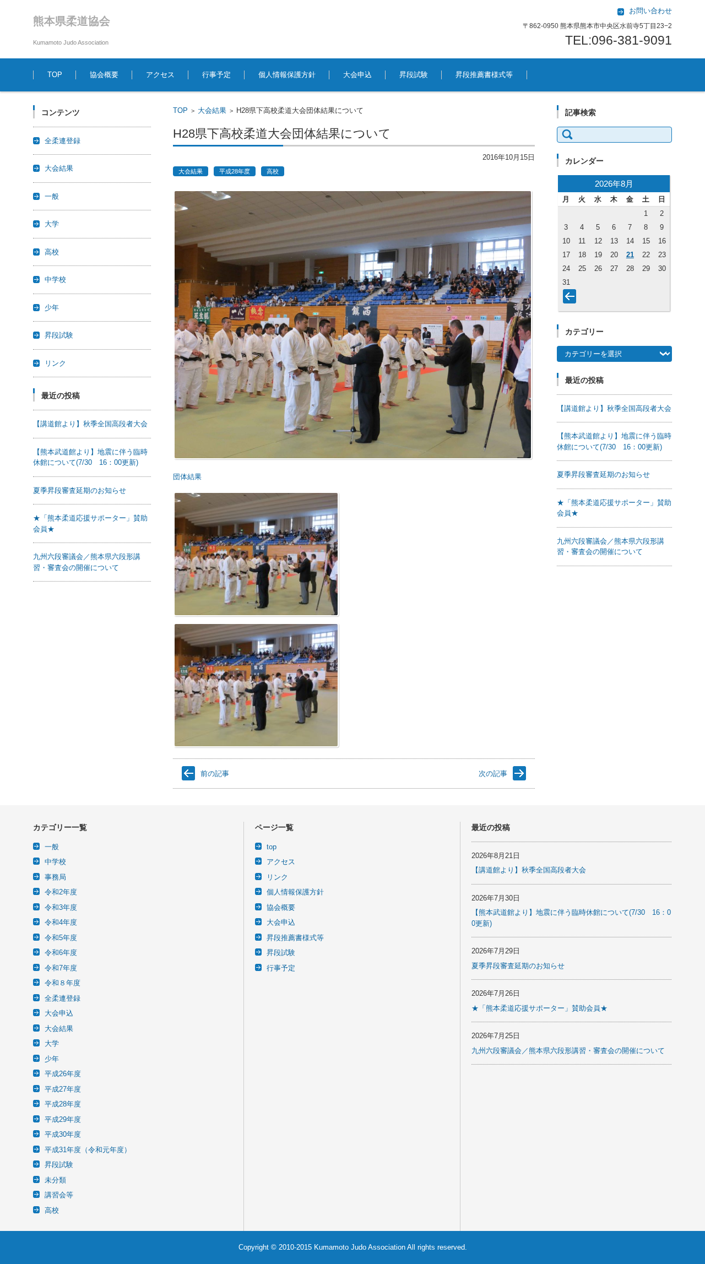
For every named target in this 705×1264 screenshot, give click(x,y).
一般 (52, 196)
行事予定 (216, 74)
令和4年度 (61, 922)
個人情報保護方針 (287, 74)
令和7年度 (61, 968)
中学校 (55, 279)
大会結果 (212, 110)
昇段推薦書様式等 (484, 74)
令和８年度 (62, 983)
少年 (52, 307)
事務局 (55, 877)
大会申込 (357, 74)
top (271, 847)
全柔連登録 (62, 141)
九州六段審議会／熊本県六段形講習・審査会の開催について (568, 1050)
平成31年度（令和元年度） (88, 1150)
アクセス (160, 74)
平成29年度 (63, 1119)
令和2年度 (61, 892)
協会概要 (104, 74)
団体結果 (187, 477)
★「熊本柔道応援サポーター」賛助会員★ (539, 1008)
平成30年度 (63, 1134)
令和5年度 (61, 938)
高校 (273, 171)
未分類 (55, 1180)
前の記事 (214, 773)
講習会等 (59, 1195)
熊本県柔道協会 (71, 21)
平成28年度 (234, 171)
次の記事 (493, 773)
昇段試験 (413, 74)
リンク (55, 363)
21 (630, 255)
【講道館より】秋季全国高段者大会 (90, 424)
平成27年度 (63, 1089)
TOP (54, 74)
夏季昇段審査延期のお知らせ (79, 490)
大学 (52, 224)
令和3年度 (61, 907)
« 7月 (572, 298)
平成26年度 (63, 1074)
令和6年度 (61, 952)
